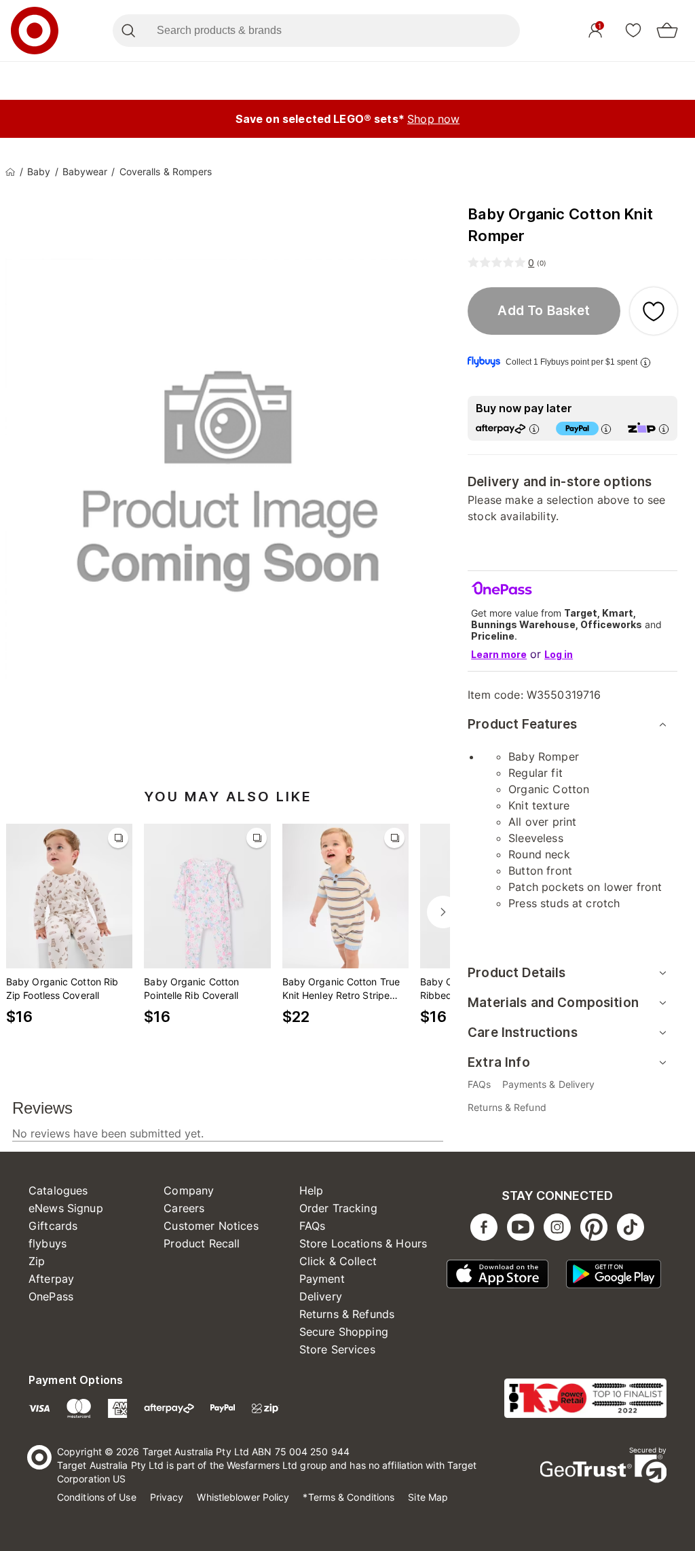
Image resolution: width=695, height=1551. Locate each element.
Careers (184, 1208)
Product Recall (202, 1243)
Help (311, 1190)
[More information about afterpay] (534, 428)
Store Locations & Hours (363, 1243)
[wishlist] (633, 30)
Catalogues (58, 1190)
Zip (37, 1261)
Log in (558, 654)
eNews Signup (66, 1208)
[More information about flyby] (645, 362)
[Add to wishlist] (653, 311)
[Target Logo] (34, 30)
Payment (322, 1278)
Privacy (167, 1497)
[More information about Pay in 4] (606, 428)
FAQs (312, 1226)
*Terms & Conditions (348, 1497)
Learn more (499, 654)
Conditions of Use (96, 1497)
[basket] (667, 30)
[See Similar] (118, 838)
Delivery (320, 1296)
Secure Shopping (343, 1331)
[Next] (443, 912)
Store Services (337, 1349)
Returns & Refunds (347, 1314)
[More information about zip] (663, 428)
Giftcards (53, 1226)
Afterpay (51, 1278)
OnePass (51, 1296)
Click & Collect (338, 1261)
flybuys (48, 1243)
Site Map (428, 1497)
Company (189, 1190)
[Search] (128, 30)
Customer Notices (211, 1226)
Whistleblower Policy (243, 1497)
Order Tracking (338, 1208)
